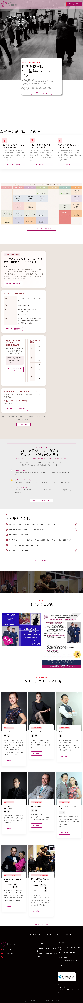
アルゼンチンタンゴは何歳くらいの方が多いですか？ (23, 545)
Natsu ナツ (64, 732)
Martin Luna (36, 806)
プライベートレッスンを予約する (15, 408)
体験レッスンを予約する (13, 283)
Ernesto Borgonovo (8, 807)
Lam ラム (8, 731)
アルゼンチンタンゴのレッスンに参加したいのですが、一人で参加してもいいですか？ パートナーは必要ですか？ (40, 540)
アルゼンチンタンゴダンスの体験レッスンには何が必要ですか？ (26, 529)
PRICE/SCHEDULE (36, 934)
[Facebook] (5, 735)
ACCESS (59, 934)
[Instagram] (8, 735)
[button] (65, 4)
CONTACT (69, 934)
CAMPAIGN (49, 934)
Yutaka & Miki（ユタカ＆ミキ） (68, 807)
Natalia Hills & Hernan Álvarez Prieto (40, 880)
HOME (14, 934)
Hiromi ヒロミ (37, 731)
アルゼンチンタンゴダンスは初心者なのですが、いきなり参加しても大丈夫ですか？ (32, 524)
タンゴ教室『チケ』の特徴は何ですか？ (20, 550)
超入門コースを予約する (14, 369)
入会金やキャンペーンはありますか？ (19, 534)
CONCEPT (23, 934)
